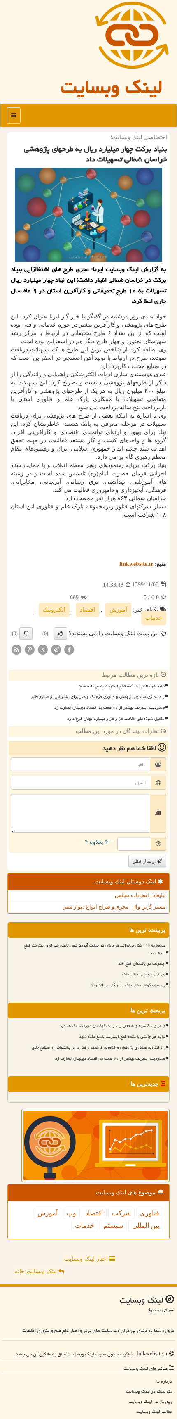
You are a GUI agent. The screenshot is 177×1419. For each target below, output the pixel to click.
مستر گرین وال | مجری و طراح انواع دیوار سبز (114, 907)
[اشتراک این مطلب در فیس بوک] (69, 649)
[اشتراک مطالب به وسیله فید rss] (16, 649)
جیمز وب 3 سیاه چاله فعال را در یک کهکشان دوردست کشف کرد (112, 1026)
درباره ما (164, 1381)
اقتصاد (87, 610)
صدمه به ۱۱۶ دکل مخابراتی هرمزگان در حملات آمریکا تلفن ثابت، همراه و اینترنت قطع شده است (94, 948)
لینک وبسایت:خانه (36, 1271)
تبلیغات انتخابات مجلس (140, 895)
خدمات (153, 618)
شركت (121, 1213)
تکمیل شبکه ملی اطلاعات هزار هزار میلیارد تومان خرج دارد (116, 718)
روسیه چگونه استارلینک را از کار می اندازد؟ (128, 985)
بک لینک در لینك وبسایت (149, 1391)
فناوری (149, 1213)
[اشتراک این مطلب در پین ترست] (29, 649)
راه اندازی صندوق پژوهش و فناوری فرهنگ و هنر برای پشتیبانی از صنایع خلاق (98, 697)
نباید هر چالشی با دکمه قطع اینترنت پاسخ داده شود (122, 686)
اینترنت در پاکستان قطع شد (141, 963)
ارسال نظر (145, 861)
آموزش (118, 610)
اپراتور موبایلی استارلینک (143, 974)
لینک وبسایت (112, 86)
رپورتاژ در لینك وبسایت (150, 1401)
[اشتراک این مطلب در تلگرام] (56, 649)
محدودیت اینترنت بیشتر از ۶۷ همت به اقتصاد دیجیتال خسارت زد (109, 707)
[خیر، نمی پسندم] (26, 633)
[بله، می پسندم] (60, 633)
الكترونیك (54, 610)
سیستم (113, 1225)
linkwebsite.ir (136, 564)
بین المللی (145, 1225)
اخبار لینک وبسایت (86, 1259)
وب (71, 1213)
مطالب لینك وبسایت (154, 1411)
